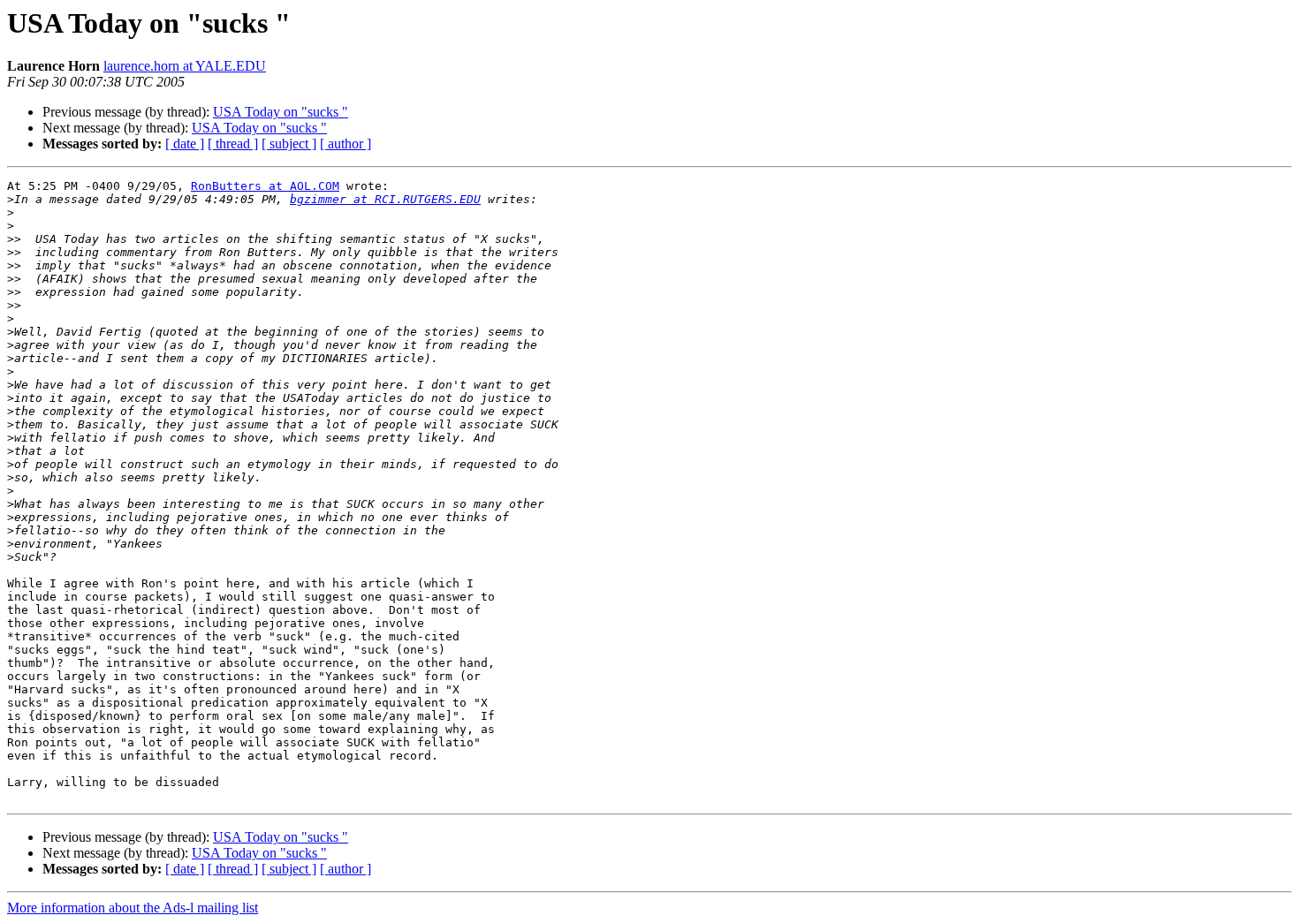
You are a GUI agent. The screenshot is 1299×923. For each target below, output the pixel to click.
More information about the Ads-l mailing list (132, 907)
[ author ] (345, 143)
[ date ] (184, 143)
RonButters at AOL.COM (265, 186)
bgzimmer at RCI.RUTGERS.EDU (385, 199)
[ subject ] (289, 143)
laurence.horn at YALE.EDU (184, 65)
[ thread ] (233, 143)
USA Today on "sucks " (280, 111)
